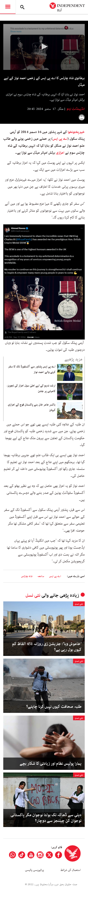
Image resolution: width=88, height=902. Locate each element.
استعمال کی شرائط (70, 870)
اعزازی (60, 152)
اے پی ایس (60, 138)
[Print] (82, 117)
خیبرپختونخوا (76, 132)
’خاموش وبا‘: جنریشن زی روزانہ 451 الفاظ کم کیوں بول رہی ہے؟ (46, 647)
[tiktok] (21, 854)
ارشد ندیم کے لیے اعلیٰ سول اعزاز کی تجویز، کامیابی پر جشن (31, 388)
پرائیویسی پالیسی (34, 870)
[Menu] (8, 7)
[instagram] (40, 854)
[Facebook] (58, 854)
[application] (44, 47)
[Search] (22, 7)
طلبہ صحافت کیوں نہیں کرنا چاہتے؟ (53, 707)
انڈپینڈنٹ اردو (75, 109)
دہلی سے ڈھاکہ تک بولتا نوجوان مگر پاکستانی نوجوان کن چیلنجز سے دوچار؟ (46, 818)
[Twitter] (49, 854)
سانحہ (40, 576)
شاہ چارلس (27, 576)
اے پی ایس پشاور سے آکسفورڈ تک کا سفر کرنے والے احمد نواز (31, 369)
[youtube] (30, 854)
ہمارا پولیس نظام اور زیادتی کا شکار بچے (50, 764)
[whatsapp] (12, 854)
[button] (44, 46)
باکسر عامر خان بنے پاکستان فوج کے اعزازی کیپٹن (31, 407)
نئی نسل (32, 595)
